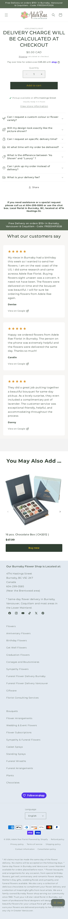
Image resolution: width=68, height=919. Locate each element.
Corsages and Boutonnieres (22, 662)
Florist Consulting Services (22, 697)
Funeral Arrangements (19, 768)
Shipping (23, 56)
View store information (34, 106)
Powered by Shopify (38, 839)
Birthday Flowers (16, 640)
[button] (6, 15)
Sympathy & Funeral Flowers (23, 739)
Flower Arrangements (19, 718)
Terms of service (35, 844)
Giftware (11, 690)
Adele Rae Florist (19, 839)
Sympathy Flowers (17, 669)
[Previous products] (8, 512)
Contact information (24, 849)
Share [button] (35, 187)
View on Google (16, 310)
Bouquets (12, 711)
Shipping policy (53, 844)
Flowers (11, 626)
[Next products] (60, 512)
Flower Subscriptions (19, 732)
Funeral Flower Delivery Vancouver (27, 683)
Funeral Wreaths (16, 761)
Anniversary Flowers (18, 633)
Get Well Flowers (16, 647)
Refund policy (57, 839)
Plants (10, 775)
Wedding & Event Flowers (21, 725)
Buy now (33, 547)
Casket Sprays (14, 746)
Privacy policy (17, 844)
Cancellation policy (47, 849)
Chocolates (13, 782)
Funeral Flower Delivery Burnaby (26, 676)
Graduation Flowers (18, 654)
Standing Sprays (16, 754)
